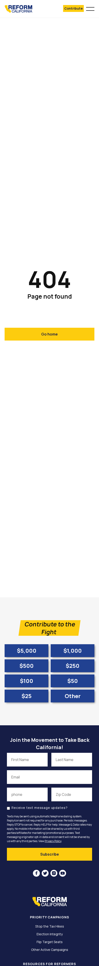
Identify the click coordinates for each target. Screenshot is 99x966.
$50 (72, 681)
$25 (26, 696)
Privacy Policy (53, 841)
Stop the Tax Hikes (49, 926)
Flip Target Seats (50, 942)
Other (73, 696)
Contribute (73, 8)
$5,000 (26, 650)
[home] (25, 9)
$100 (26, 681)
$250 (72, 665)
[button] (90, 8)
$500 (26, 665)
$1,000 (72, 650)
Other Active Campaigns (49, 950)
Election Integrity (50, 934)
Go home (49, 334)
